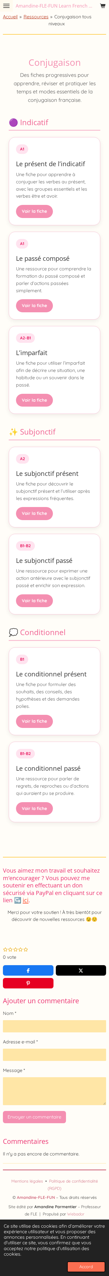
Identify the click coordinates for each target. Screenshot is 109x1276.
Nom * (9, 1013)
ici (25, 900)
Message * (14, 1070)
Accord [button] (86, 1266)
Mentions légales (27, 1181)
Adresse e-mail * (20, 1042)
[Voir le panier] (102, 6)
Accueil (10, 17)
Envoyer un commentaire (34, 1117)
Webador (75, 1214)
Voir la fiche (34, 211)
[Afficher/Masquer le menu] (6, 6)
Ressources (36, 17)
